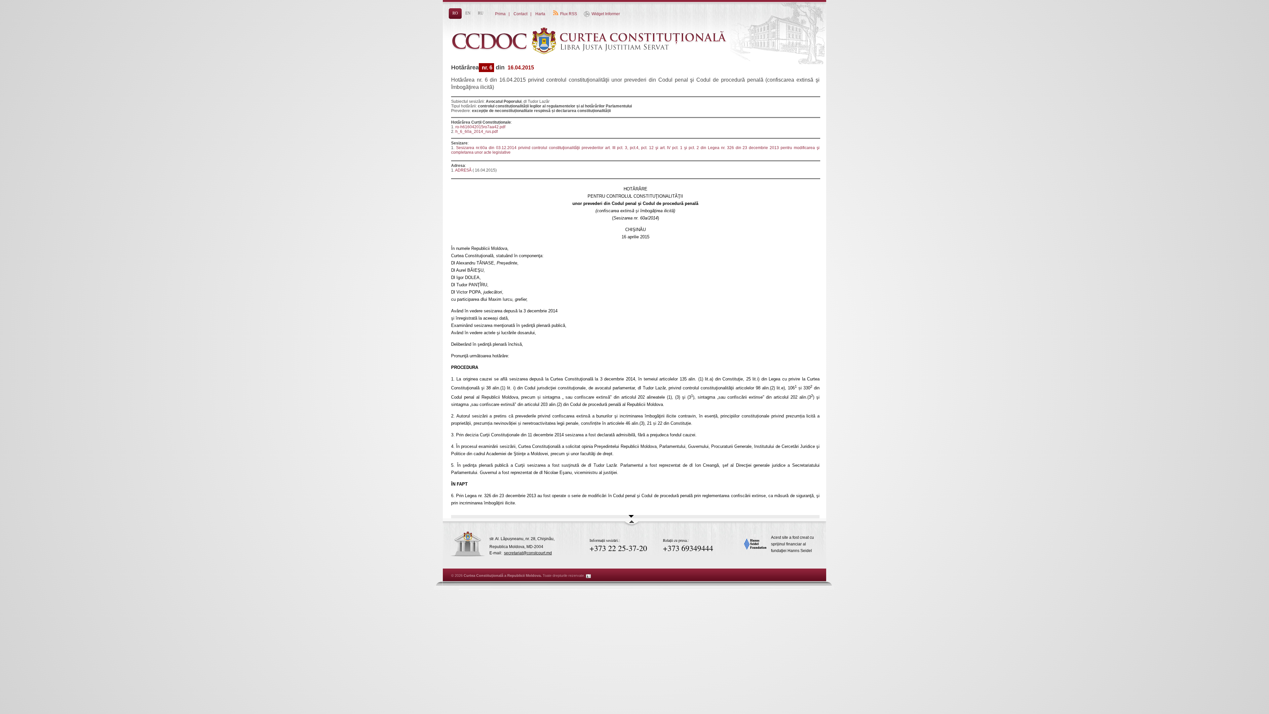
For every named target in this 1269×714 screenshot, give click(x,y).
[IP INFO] (588, 575)
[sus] (631, 524)
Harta (540, 14)
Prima (500, 14)
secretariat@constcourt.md (528, 553)
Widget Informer (606, 14)
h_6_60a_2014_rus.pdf (476, 131)
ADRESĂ (463, 170)
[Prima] (591, 65)
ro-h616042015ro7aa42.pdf (480, 127)
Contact (520, 14)
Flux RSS (568, 14)
